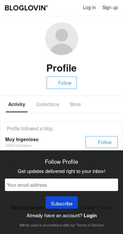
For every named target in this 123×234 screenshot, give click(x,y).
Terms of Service (90, 224)
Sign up (110, 7)
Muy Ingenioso (22, 139)
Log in (89, 7)
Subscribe (61, 203)
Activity (16, 104)
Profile (13, 128)
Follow (65, 82)
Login (90, 215)
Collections (47, 104)
